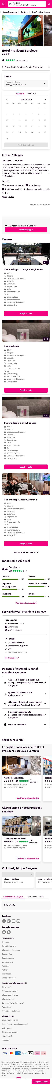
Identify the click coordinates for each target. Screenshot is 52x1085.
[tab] (13, 897)
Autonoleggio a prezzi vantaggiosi (15, 1024)
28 (32, 132)
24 (7, 132)
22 (39, 126)
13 (26, 120)
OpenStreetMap (44, 205)
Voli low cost (6, 1028)
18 (13, 126)
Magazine (5, 1040)
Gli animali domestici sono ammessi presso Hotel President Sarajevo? (25, 703)
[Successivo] (45, 99)
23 (45, 126)
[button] (22, 30)
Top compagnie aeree (10, 1020)
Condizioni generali (9, 946)
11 (13, 120)
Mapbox (34, 205)
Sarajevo (24, 12)
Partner (4, 970)
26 (20, 132)
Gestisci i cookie (8, 958)
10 (7, 120)
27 (26, 132)
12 (20, 120)
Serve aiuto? (6, 987)
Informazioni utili (8, 999)
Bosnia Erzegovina (10, 12)
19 (20, 126)
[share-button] (39, 19)
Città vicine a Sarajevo (13, 897)
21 (32, 126)
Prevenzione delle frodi (11, 1011)
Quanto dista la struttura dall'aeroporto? (20, 693)
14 (32, 120)
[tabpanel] (26, 905)
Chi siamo (5, 942)
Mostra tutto (8, 197)
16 (45, 120)
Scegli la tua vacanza (10, 1032)
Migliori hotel (7, 1036)
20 (26, 126)
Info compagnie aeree (10, 995)
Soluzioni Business (9, 978)
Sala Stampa (6, 974)
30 (45, 132)
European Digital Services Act (13, 1003)
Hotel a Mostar (9, 905)
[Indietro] (7, 99)
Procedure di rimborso (10, 991)
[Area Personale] (49, 4)
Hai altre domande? (17, 724)
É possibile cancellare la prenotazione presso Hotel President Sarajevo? (25, 715)
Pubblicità (5, 966)
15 (39, 120)
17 (7, 126)
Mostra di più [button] (10, 658)
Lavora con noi (7, 962)
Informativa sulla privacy (11, 950)
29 (39, 132)
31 (7, 138)
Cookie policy (7, 954)
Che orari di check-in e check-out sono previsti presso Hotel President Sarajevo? (25, 683)
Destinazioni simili (35, 897)
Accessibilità (6, 1007)
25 (13, 132)
